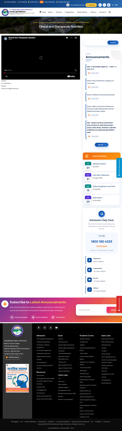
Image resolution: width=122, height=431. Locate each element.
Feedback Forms (84, 417)
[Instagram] (44, 327)
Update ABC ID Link (85, 394)
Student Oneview (85, 339)
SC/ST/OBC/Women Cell (109, 357)
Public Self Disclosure (107, 342)
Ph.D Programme (42, 362)
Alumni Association (85, 376)
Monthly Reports (106, 383)
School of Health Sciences (9, 89)
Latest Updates (11, 2)
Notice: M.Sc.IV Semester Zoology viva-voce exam (100, 82)
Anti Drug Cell (40, 393)
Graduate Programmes (43, 342)
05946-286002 (98, 262)
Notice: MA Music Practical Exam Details (101, 95)
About (50, 12)
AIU (22, 13)
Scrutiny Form (62, 362)
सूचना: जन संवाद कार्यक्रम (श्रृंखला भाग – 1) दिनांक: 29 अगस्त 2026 (101, 68)
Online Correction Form (86, 411)
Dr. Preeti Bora (6, 83)
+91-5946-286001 (99, 281)
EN (113, 5)
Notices (93, 12)
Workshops (83, 370)
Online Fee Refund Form (87, 397)
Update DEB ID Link (85, 391)
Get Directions (14, 357)
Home (44, 12)
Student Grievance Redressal (80, 421)
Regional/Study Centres (44, 356)
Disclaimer (51, 421)
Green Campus (62, 384)
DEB (17, 13)
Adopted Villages (63, 387)
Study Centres (82, 12)
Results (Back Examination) (66, 348)
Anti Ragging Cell (42, 390)
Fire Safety (40, 384)
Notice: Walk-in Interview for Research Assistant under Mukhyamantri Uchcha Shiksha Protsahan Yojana (100, 108)
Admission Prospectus (43, 353)
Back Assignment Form (65, 365)
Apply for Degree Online (65, 368)
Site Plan (60, 396)
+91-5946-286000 (99, 291)
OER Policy (61, 381)
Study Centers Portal (107, 339)
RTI (59, 378)
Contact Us (106, 421)
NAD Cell (104, 371)
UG (15, 13)
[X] (50, 327)
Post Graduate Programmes (45, 339)
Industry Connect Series (87, 414)
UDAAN (104, 377)
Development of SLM (64, 390)
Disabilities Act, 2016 (108, 374)
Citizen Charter (106, 354)
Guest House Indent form (44, 396)
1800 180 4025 (101, 241)
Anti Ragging (14, 421)
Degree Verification (64, 371)
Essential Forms (106, 345)
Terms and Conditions (62, 421)
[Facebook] (39, 327)
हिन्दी (116, 5)
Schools (59, 12)
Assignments (84, 342)
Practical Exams (63, 342)
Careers (104, 348)
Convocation (40, 375)
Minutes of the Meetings (65, 399)
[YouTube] (56, 327)
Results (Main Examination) (66, 345)
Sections (102, 12)
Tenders (104, 351)
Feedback (98, 421)
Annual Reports (106, 380)
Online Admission (47, 2)
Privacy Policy (42, 421)
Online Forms (34, 2)
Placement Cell (84, 373)
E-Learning (23, 2)
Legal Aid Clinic (41, 387)
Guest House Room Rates (44, 399)
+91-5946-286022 (99, 271)
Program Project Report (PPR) (67, 393)
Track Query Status (85, 367)
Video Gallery (84, 353)
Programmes (69, 12)
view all (100, 145)
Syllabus (82, 345)
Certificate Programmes (44, 350)
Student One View (64, 2)
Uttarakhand (24, 13)
